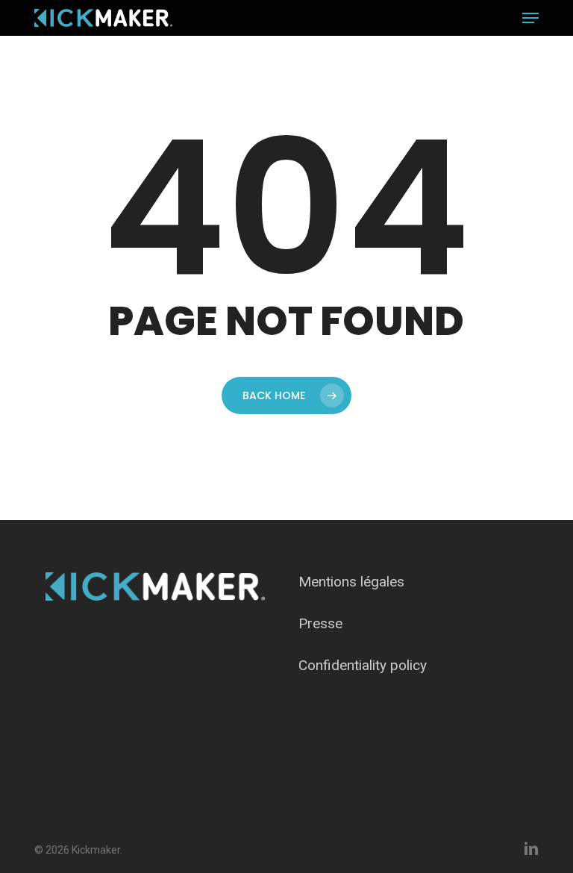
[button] (530, 17)
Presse (320, 623)
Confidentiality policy (362, 665)
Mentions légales (351, 581)
